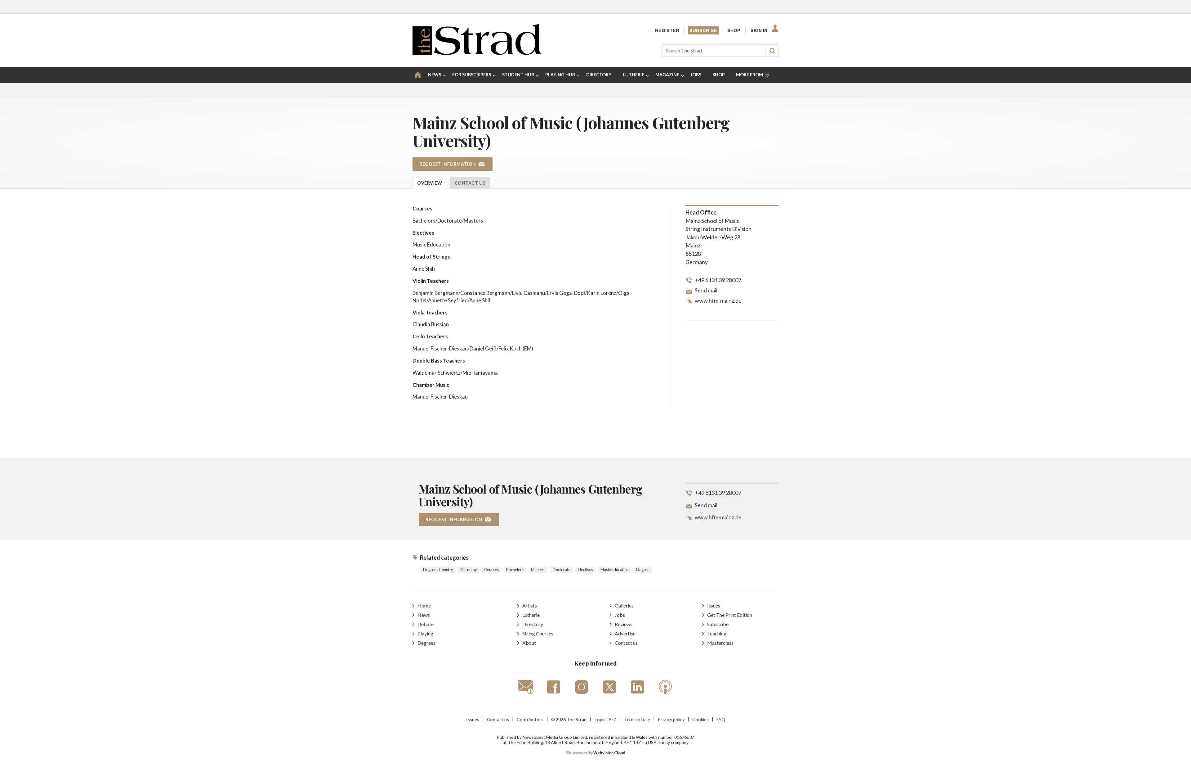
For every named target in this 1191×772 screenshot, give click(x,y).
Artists (529, 605)
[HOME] (418, 75)
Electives (585, 569)
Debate (425, 624)
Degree (642, 569)
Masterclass (720, 643)
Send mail (706, 290)
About (529, 643)
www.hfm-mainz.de (718, 300)
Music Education (614, 569)
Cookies (700, 719)
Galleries (624, 605)
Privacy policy (671, 719)
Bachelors (515, 569)
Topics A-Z (605, 719)
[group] (750, 75)
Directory (532, 624)
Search (772, 51)
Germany (468, 569)
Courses (491, 569)
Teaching (716, 633)
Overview (429, 183)
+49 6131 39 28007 (718, 280)
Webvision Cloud (609, 753)
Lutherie (531, 615)
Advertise (625, 633)
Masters (538, 569)
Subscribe (703, 30)
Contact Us (470, 183)
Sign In (759, 30)
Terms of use (637, 719)
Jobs (620, 615)
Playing (425, 633)
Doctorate (561, 569)
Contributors (530, 719)
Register (667, 30)
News (423, 615)
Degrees (426, 643)
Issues (713, 605)
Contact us (626, 643)
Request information (447, 164)
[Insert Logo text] (477, 53)
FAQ (720, 719)
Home (424, 605)
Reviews (623, 624)
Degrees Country (438, 569)
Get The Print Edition (729, 615)
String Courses (537, 633)
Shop (733, 30)
